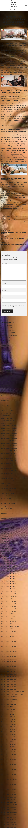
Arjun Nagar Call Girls (6, 327)
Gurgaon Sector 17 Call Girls (8, 631)
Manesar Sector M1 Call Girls (8, 425)
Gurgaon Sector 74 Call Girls (8, 817)
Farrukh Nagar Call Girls (7, 363)
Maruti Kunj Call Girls (6, 486)
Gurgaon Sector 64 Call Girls (8, 782)
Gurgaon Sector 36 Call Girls (8, 689)
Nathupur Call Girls (6, 496)
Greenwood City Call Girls (7, 378)
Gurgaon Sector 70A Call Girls (9, 804)
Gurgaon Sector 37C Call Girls (9, 696)
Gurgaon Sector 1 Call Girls (8, 556)
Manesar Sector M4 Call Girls (8, 463)
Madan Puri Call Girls (6, 418)
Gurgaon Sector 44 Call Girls (8, 722)
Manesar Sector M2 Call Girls (8, 455)
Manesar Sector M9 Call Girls (8, 478)
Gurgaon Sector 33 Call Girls (8, 681)
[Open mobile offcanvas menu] (26, 5)
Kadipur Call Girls (5, 403)
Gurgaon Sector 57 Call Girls (8, 759)
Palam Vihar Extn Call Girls (8, 511)
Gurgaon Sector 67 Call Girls (8, 789)
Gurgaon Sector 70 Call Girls (8, 802)
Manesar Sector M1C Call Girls (9, 450)
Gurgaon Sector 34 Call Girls (8, 684)
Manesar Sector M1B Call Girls (9, 448)
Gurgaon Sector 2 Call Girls (8, 639)
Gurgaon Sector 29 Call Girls (8, 669)
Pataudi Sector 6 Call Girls (8, 526)
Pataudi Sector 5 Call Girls (8, 523)
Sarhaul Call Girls (5, 553)
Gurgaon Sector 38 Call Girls (8, 701)
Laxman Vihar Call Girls (7, 415)
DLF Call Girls (4, 347)
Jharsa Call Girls (5, 398)
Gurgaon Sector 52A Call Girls (9, 747)
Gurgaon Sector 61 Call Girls (8, 772)
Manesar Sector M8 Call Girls (8, 476)
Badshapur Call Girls (6, 337)
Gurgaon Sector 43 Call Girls (8, 719)
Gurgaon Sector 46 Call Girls (8, 726)
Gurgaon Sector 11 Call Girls (8, 591)
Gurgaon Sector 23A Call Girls (9, 651)
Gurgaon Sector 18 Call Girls (8, 634)
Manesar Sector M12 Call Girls (9, 433)
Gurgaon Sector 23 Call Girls (8, 649)
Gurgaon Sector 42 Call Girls (8, 716)
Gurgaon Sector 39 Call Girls (8, 704)
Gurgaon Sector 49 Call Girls (8, 734)
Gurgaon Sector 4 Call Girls (8, 709)
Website (4, 298)
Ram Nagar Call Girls (6, 536)
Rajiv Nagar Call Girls (6, 533)
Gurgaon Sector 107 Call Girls (8, 581)
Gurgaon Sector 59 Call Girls (8, 764)
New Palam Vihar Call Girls (8, 503)
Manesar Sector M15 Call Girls (9, 440)
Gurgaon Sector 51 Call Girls (8, 742)
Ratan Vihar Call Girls (6, 538)
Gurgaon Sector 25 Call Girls (8, 656)
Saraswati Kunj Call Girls (7, 548)
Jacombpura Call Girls (7, 395)
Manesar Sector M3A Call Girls (9, 460)
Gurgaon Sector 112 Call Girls (8, 601)
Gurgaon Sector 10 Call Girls (8, 558)
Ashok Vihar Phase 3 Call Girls (9, 335)
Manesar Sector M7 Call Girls (8, 473)
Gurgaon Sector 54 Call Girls (8, 752)
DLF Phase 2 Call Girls (7, 353)
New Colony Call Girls (6, 501)
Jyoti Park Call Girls (6, 400)
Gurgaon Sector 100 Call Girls (8, 561)
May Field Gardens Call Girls (8, 488)
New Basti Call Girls (6, 498)
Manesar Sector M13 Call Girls (9, 435)
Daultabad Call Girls (6, 345)
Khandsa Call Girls (5, 405)
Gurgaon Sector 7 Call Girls (8, 799)
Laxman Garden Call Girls (7, 413)
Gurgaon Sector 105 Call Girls (8, 576)
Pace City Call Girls (6, 506)
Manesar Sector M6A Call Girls (9, 470)
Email (4, 290)
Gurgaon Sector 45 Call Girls (8, 724)
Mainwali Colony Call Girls (8, 420)
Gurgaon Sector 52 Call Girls (8, 744)
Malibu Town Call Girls (7, 423)
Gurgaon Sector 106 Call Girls (8, 578)
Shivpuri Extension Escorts (16, 45)
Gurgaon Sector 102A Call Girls (9, 568)
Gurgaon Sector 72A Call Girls (9, 812)
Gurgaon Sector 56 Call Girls (8, 757)
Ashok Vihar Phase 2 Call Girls (9, 332)
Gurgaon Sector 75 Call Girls (8, 822)
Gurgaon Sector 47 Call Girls (8, 729)
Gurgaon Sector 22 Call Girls (8, 646)
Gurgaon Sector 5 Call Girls (8, 737)
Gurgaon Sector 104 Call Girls (8, 573)
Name (4, 283)
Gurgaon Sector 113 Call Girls (8, 603)
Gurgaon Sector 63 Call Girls (8, 777)
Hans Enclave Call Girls (7, 385)
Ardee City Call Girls (6, 325)
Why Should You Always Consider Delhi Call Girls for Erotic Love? (14, 245)
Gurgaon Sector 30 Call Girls (8, 674)
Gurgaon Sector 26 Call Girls (8, 661)
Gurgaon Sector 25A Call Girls (9, 659)
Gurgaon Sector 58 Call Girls (8, 762)
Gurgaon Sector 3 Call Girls (8, 671)
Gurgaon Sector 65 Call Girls (8, 784)
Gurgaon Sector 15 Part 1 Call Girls (10, 624)
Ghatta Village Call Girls (7, 375)
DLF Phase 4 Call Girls (7, 358)
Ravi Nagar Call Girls (6, 541)
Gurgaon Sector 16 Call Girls (8, 629)
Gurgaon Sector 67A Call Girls (8, 792)
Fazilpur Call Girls (5, 365)
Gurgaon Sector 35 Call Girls (8, 686)
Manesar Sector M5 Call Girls (8, 465)
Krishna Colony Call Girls (7, 410)
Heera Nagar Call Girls (7, 390)
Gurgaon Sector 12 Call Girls (8, 614)
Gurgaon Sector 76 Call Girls (8, 827)
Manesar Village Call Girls (7, 481)
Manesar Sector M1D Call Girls (9, 453)
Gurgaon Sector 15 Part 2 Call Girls (10, 626)
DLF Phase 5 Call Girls (7, 360)
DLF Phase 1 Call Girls (6, 350)
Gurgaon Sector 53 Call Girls (8, 749)
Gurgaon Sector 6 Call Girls (8, 767)
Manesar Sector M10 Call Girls (9, 428)
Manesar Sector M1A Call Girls (9, 445)
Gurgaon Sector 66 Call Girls (8, 787)
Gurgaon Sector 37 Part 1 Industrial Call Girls (12, 691)
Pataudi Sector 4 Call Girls (8, 521)
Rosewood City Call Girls (7, 543)
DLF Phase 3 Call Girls (7, 355)
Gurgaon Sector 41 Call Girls (8, 714)
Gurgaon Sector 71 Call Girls (8, 807)
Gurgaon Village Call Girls (7, 380)
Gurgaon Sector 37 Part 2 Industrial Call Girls (12, 694)
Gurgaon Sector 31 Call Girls (8, 676)
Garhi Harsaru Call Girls (7, 373)
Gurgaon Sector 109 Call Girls (8, 586)
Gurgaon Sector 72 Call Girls (8, 809)
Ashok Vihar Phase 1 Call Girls (8, 330)
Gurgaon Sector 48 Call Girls (8, 732)
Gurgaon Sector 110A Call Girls (9, 596)
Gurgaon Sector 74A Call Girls (9, 819)
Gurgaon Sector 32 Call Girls (8, 679)
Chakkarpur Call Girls (6, 342)
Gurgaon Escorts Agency (14, 2)
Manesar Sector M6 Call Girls (8, 468)
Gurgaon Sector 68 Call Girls (8, 794)
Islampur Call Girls (5, 393)
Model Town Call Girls (6, 491)
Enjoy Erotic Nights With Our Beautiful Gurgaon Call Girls (13, 233)
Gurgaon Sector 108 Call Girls (8, 583)
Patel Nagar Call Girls (6, 528)
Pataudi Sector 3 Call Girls (8, 518)
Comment (5, 263)
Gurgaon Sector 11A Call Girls (8, 611)
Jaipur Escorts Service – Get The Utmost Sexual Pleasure (13, 239)
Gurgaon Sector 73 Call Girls (8, 814)
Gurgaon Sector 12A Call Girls (8, 616)
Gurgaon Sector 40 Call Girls (8, 711)
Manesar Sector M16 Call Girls (9, 443)
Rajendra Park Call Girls (7, 531)
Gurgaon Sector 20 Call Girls (8, 641)
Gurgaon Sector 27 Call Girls (8, 664)
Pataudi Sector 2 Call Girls (8, 516)
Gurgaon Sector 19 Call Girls (8, 636)
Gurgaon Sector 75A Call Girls (9, 824)
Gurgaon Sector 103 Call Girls (8, 571)
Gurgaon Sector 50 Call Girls (8, 739)
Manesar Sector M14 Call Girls (9, 438)
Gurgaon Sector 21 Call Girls (8, 644)
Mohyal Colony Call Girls (7, 493)
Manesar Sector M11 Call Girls (8, 430)
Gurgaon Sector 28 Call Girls (8, 666)
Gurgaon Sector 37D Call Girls (9, 699)
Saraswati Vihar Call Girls (7, 551)
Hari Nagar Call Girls (6, 388)
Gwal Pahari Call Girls (6, 383)
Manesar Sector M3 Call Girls (8, 458)
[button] (1, 320)
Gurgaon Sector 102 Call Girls (8, 566)
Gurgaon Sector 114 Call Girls (8, 606)
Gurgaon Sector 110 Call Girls (8, 593)
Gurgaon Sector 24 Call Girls (8, 654)
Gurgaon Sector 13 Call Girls (8, 619)
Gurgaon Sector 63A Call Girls (9, 779)
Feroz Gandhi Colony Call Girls (9, 368)
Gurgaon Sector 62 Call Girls (8, 774)
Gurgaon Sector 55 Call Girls (8, 754)
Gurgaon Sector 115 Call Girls (8, 609)
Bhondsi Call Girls (5, 340)
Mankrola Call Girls (6, 483)
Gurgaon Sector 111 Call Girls (8, 599)
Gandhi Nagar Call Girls (7, 370)
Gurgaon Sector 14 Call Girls (8, 621)
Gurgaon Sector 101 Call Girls (8, 563)
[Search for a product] (2, 5)
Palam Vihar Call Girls (6, 508)
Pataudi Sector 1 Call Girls (7, 513)
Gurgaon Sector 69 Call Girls (8, 797)
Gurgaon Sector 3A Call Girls (8, 706)
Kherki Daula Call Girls (7, 408)
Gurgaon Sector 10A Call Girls (8, 588)
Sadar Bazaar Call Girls (7, 546)
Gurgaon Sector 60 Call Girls (8, 769)
